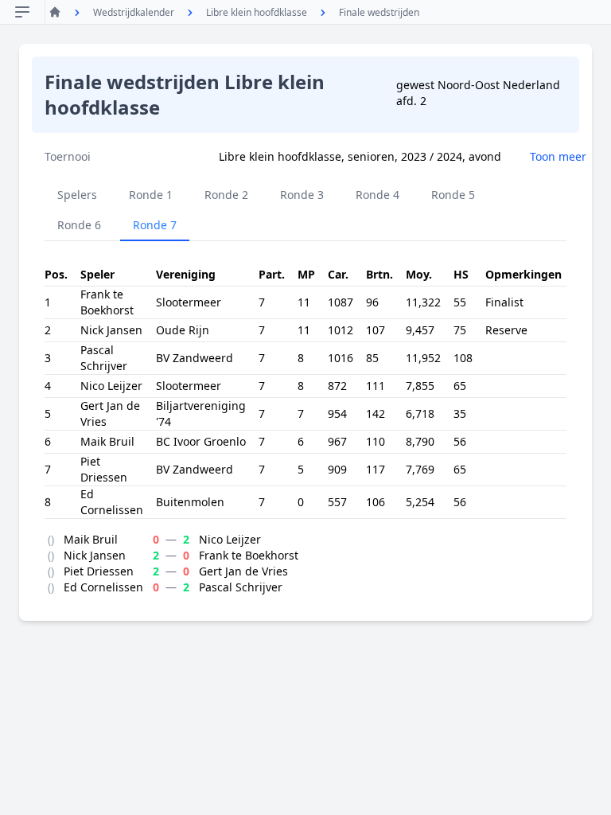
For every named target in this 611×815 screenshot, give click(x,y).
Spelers (77, 194)
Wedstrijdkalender (133, 12)
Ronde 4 (377, 194)
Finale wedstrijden (379, 12)
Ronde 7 (155, 224)
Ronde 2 (226, 194)
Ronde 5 (453, 194)
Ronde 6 (79, 224)
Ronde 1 (151, 194)
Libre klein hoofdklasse (256, 12)
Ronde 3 (302, 194)
